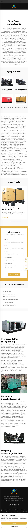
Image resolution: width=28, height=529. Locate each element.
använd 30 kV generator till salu (10, 299)
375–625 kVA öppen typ (21, 90)
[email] (26, 268)
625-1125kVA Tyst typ (21, 107)
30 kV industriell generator (9, 305)
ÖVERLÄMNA (14, 274)
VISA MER (5, 217)
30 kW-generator (7, 291)
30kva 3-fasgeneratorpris (9, 294)
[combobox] (7, 248)
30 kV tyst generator (8, 302)
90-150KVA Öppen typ (7, 90)
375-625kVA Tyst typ (7, 107)
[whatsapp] (26, 265)
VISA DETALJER (7, 81)
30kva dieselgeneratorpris (9, 296)
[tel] (26, 262)
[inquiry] (26, 259)
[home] (14, 6)
